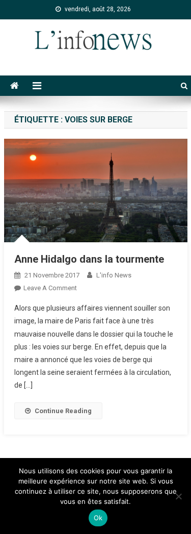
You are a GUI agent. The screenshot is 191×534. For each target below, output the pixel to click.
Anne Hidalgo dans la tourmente (89, 259)
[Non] (178, 496)
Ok (98, 518)
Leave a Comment (50, 288)
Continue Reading (63, 411)
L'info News (113, 275)
